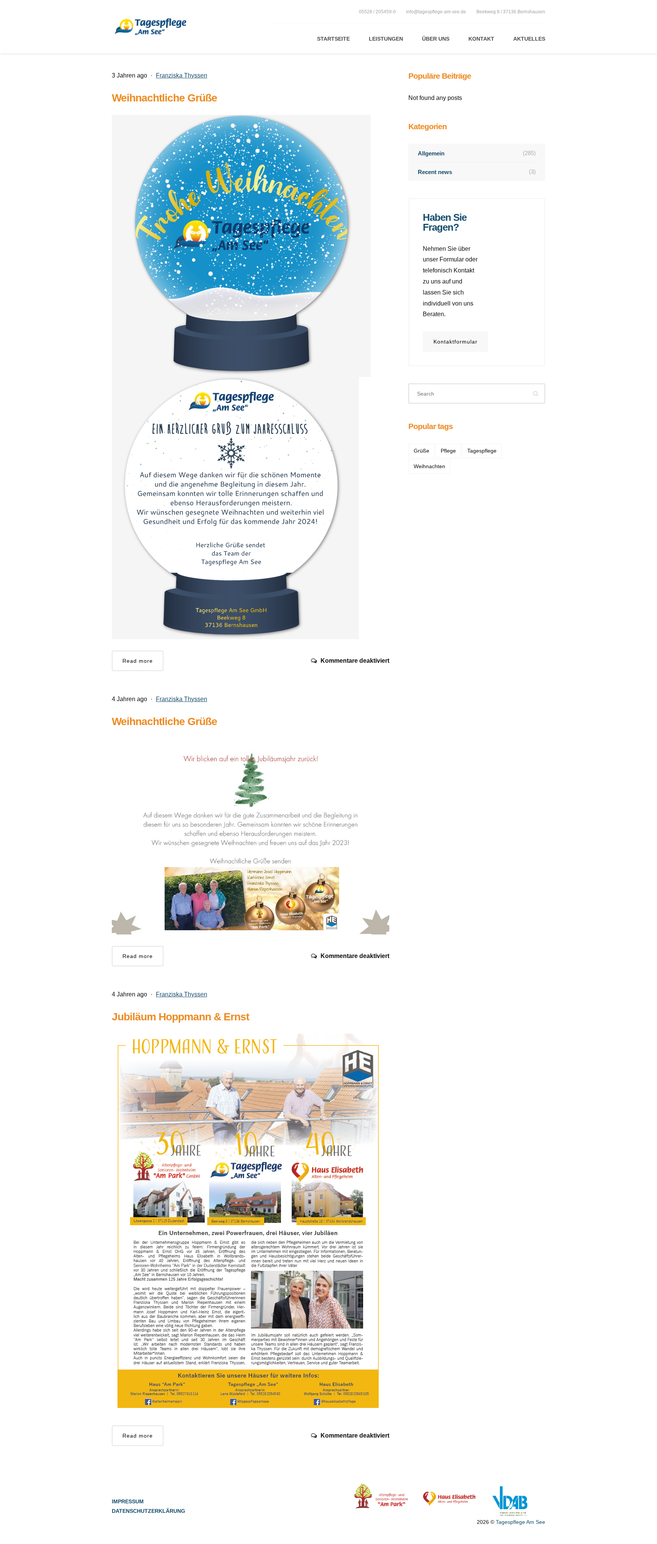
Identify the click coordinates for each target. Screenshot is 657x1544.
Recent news (477, 171)
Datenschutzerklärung (148, 1511)
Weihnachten (429, 466)
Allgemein (477, 153)
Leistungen (386, 39)
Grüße (421, 451)
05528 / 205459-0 (378, 11)
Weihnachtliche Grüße (164, 98)
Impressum (128, 1501)
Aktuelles (529, 39)
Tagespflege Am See (520, 1522)
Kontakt (481, 39)
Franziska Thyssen (181, 75)
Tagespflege (482, 451)
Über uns (435, 39)
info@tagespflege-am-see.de (436, 11)
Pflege (448, 451)
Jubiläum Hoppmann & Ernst (180, 1017)
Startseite (333, 39)
